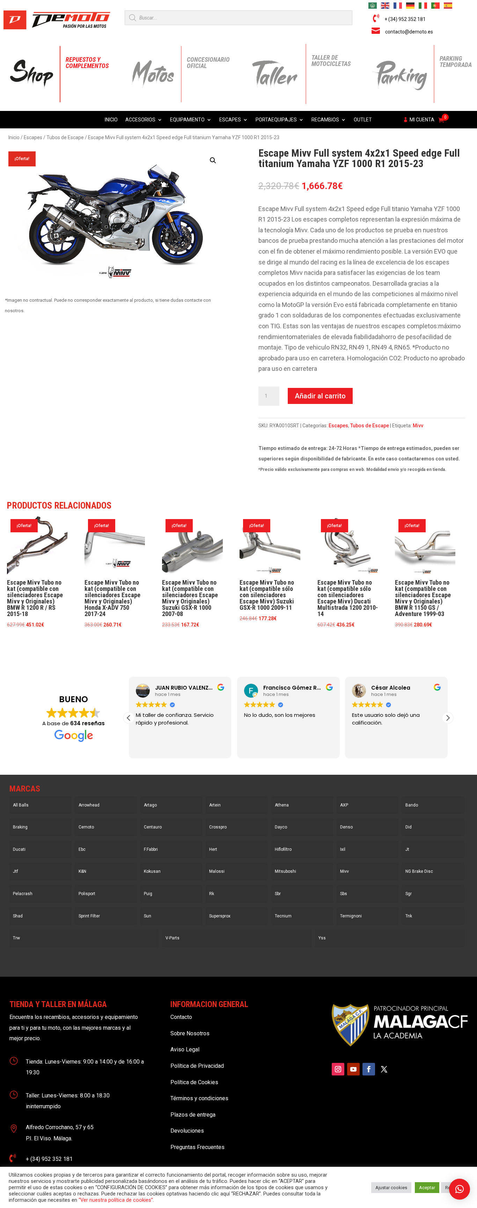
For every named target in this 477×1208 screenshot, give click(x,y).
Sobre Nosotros (190, 1033)
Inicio (111, 119)
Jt (407, 849)
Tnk (408, 916)
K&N (82, 871)
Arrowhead (89, 805)
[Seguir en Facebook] (368, 1069)
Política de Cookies (194, 1082)
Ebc (82, 849)
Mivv (418, 425)
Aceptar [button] (427, 1187)
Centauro (153, 827)
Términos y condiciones (199, 1098)
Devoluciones (187, 1130)
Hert (213, 849)
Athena (282, 805)
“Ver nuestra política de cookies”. (116, 1200)
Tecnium (283, 916)
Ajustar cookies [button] (391, 1187)
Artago (150, 805)
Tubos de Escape (65, 137)
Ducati (19, 849)
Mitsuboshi (285, 871)
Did (408, 827)
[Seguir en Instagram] (338, 1069)
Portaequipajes (276, 119)
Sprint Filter (89, 916)
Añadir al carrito (320, 396)
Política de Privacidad (197, 1066)
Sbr (278, 893)
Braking (20, 827)
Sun (147, 916)
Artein (215, 805)
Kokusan (152, 871)
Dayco (281, 827)
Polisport (87, 893)
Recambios (325, 119)
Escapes (230, 119)
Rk (211, 893)
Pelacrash (22, 893)
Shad (18, 916)
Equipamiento (187, 119)
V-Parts (172, 938)
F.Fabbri (151, 849)
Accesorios (140, 119)
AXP (344, 805)
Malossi (217, 871)
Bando (411, 805)
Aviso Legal (184, 1049)
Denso (346, 827)
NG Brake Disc (419, 871)
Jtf (15, 871)
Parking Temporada (456, 61)
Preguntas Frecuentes (197, 1147)
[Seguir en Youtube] (353, 1069)
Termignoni (351, 916)
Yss (322, 938)
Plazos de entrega (192, 1114)
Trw (16, 938)
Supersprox (219, 916)
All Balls (21, 805)
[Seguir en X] (384, 1069)
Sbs (343, 893)
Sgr (408, 893)
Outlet (363, 119)
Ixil (342, 849)
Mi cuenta (422, 119)
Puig (148, 893)
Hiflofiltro (283, 849)
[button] (213, 160)
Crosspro (218, 827)
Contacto (181, 1017)
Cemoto (86, 827)
